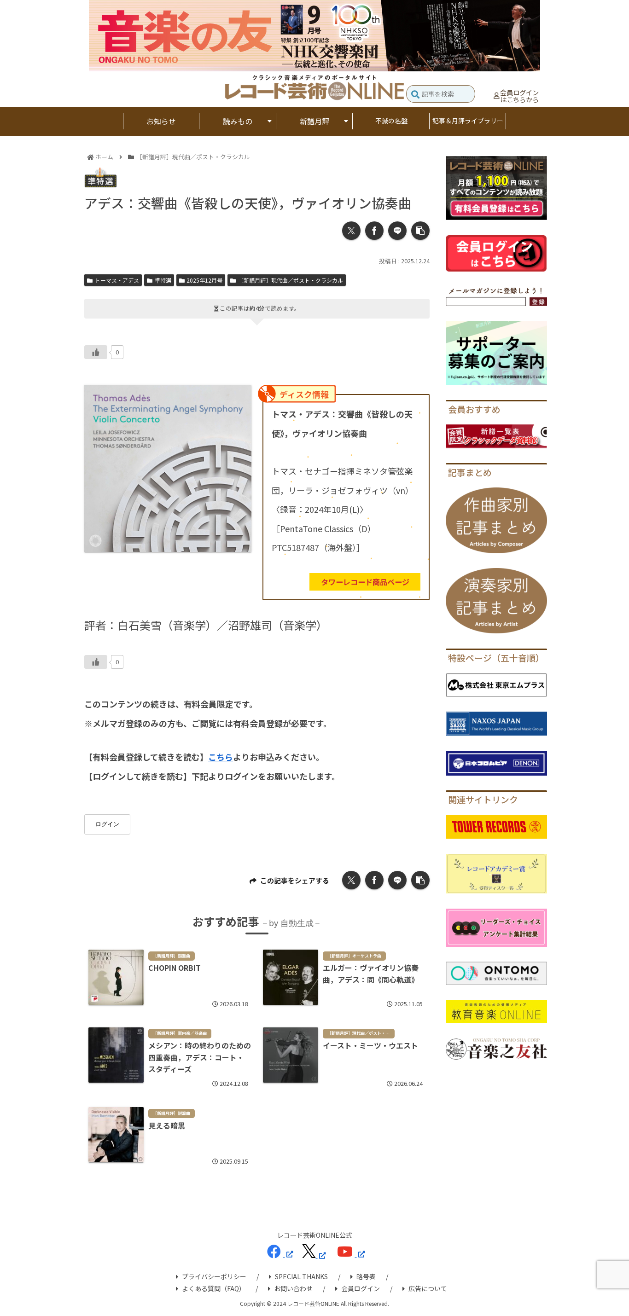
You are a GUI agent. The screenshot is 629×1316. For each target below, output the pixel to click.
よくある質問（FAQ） (213, 1288)
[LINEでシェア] (397, 230)
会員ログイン (360, 1288)
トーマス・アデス (117, 280)
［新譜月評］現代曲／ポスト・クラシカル (290, 280)
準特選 (163, 280)
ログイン (107, 824)
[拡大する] (239, 396)
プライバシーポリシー (214, 1276)
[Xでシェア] (351, 230)
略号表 (366, 1276)
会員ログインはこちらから (519, 96)
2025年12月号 (204, 280)
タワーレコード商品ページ (365, 581)
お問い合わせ (293, 1288)
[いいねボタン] (95, 352)
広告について (427, 1288)
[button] (415, 95)
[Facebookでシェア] (374, 230)
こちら (220, 757)
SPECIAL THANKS (301, 1276)
